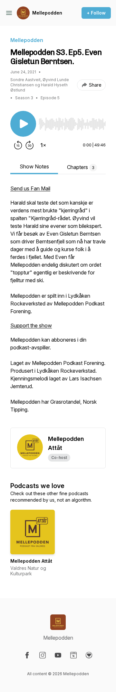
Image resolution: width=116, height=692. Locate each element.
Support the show (31, 325)
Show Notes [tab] (34, 166)
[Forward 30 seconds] (29, 145)
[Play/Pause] (23, 124)
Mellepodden (47, 13)
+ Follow (96, 13)
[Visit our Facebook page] (27, 655)
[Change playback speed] (43, 145)
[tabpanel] (58, 306)
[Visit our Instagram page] (42, 655)
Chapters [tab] (80, 167)
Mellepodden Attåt (31, 561)
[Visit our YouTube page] (58, 655)
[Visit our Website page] (73, 655)
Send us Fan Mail (30, 188)
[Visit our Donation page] (89, 655)
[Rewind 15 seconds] (18, 145)
